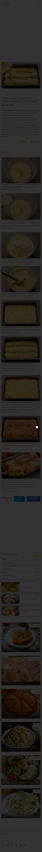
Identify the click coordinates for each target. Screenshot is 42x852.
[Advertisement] (21, 447)
